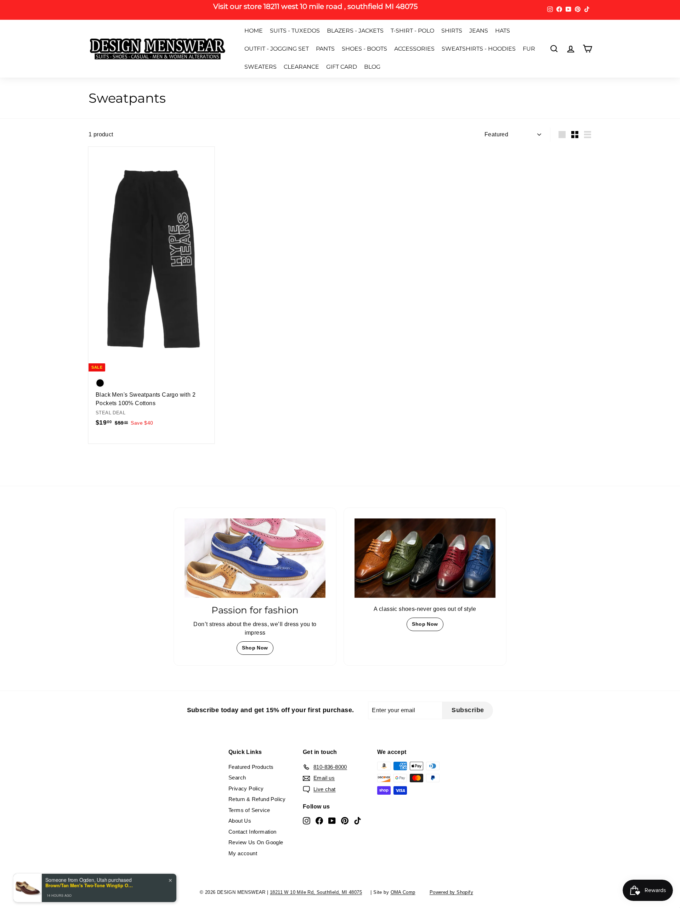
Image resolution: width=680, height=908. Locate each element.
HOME (253, 30)
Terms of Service (249, 810)
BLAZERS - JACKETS (355, 30)
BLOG (372, 66)
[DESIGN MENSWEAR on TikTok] (357, 820)
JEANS (478, 30)
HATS (502, 30)
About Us (239, 821)
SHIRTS (451, 30)
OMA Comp (403, 892)
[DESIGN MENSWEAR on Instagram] (306, 820)
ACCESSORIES (414, 48)
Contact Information (252, 832)
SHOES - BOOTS (364, 48)
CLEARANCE (301, 66)
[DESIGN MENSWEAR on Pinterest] (344, 820)
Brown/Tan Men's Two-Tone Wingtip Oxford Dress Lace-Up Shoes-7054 (89, 861)
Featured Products (251, 767)
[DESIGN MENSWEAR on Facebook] (319, 820)
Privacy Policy (246, 788)
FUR (529, 48)
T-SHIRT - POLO (412, 30)
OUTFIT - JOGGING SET (276, 48)
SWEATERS (260, 66)
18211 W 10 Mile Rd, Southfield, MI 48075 (316, 892)
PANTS (325, 48)
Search (237, 777)
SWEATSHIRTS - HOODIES (479, 48)
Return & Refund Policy (257, 799)
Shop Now (255, 648)
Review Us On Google (255, 842)
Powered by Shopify (451, 892)
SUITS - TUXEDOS (295, 30)
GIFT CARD (341, 66)
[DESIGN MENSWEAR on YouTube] (332, 820)
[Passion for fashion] (255, 558)
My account (242, 853)
